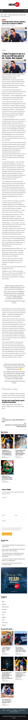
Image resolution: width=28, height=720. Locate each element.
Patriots (4, 50)
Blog (3, 601)
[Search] (25, 11)
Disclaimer (14, 710)
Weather (3, 19)
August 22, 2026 (19, 457)
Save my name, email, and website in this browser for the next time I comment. (12, 528)
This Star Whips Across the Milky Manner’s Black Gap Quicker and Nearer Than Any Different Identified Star (13, 555)
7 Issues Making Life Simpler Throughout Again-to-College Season (13, 545)
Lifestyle (4, 612)
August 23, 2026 (5, 457)
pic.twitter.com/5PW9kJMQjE (14, 378)
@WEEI (14, 297)
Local (3, 614)
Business (4, 604)
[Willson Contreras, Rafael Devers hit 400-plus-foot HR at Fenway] (7, 467)
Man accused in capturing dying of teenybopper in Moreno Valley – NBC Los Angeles (13, 550)
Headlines (4, 609)
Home (3, 710)
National (4, 617)
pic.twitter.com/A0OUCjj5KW (14, 298)
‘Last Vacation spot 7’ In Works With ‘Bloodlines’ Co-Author (13, 419)
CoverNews (20, 716)
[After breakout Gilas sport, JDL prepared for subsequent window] (7, 691)
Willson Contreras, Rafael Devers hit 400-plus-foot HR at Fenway (7, 477)
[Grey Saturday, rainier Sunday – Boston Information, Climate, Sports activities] (21, 441)
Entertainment (5, 606)
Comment (4, 497)
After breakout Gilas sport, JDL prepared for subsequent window (12, 563)
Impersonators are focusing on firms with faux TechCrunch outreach (15, 424)
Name (3, 515)
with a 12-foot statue (13, 83)
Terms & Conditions (14, 711)
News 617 (5, 25)
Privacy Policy (21, 710)
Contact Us (8, 710)
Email (16, 515)
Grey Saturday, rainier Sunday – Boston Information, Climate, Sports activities (20, 452)
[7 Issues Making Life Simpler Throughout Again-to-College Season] (7, 638)
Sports (3, 619)
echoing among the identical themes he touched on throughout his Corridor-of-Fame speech (14, 310)
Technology (4, 622)
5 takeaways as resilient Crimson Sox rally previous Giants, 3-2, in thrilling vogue (7, 452)
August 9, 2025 (10, 25)
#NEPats (19, 297)
